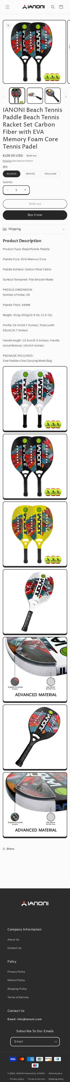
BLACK (13, 174)
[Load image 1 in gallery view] (17, 96)
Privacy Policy (16, 971)
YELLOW (52, 174)
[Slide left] (4, 96)
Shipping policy (56, 1079)
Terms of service (36, 1079)
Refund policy (56, 1073)
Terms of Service (18, 997)
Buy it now (35, 214)
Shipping (7, 161)
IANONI (20, 1073)
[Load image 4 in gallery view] (35, 96)
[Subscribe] (55, 1041)
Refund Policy (16, 980)
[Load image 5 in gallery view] (53, 96)
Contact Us (14, 948)
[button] (7, 7)
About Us (13, 939)
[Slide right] (66, 96)
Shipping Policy (17, 988)
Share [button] (10, 848)
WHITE (32, 174)
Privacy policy (17, 1079)
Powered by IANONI (34, 1073)
